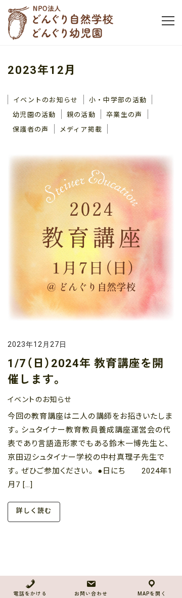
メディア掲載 (81, 129)
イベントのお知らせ (45, 99)
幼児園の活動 (34, 114)
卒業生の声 (124, 114)
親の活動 (81, 114)
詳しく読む (34, 510)
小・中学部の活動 (118, 99)
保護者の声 (31, 129)
